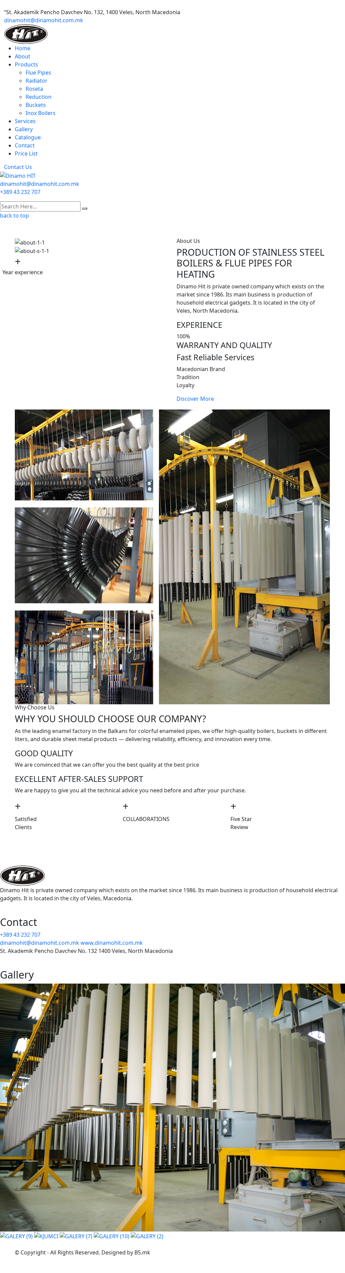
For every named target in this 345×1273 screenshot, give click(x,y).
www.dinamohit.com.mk (112, 942)
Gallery (24, 129)
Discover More (195, 398)
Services (25, 121)
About (22, 56)
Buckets (36, 105)
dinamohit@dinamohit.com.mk (43, 20)
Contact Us (18, 167)
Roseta (34, 88)
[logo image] (18, 175)
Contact (25, 145)
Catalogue (28, 137)
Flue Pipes (38, 72)
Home (22, 48)
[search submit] (84, 208)
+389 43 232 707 (20, 192)
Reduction (39, 97)
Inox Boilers (41, 113)
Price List (26, 153)
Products (26, 64)
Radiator (37, 80)
